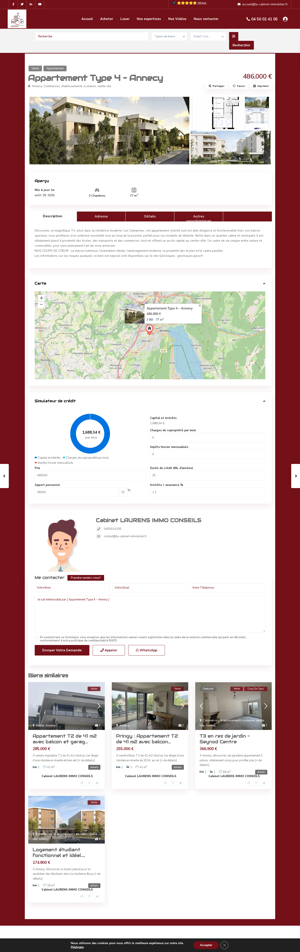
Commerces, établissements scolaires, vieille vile (77, 86)
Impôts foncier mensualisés (169, 447)
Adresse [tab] (101, 216)
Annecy (37, 86)
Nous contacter (206, 19)
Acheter (106, 19)
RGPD (113, 641)
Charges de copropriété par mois (173, 430)
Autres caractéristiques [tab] (198, 217)
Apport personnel (47, 485)
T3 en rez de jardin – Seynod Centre (225, 739)
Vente (35, 68)
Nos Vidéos (177, 19)
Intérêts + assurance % (166, 485)
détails (94, 767)
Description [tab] (52, 216)
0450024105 (112, 529)
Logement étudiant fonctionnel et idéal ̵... (59, 852)
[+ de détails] (86, 760)
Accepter (206, 945)
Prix (37, 468)
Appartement (55, 68)
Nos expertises (149, 19)
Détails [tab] (150, 216)
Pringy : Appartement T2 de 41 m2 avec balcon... (147, 739)
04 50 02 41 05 (264, 19)
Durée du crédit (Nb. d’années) (171, 468)
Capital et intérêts (163, 418)
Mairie (40, 725)
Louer (125, 19)
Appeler (110, 650)
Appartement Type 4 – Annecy (170, 308)
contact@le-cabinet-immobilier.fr (125, 536)
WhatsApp (148, 650)
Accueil (87, 19)
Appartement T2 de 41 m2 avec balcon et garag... (65, 739)
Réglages (77, 947)
